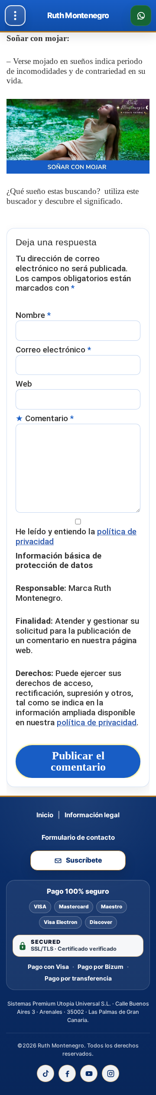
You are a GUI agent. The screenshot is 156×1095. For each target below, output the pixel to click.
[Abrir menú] (15, 15)
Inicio (44, 815)
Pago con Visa (48, 966)
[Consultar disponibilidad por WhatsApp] (140, 15)
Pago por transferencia (78, 978)
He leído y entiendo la (76, 536)
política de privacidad (96, 722)
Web (24, 384)
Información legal (92, 815)
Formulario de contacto (78, 837)
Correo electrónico (53, 350)
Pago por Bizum (101, 966)
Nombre (33, 315)
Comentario (49, 418)
